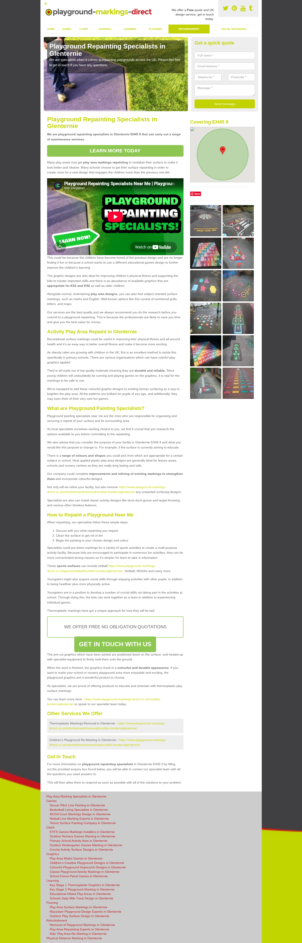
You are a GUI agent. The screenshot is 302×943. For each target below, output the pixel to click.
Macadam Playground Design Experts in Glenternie (85, 911)
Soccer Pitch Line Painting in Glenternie (77, 805)
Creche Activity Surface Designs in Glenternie (81, 849)
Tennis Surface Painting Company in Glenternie (83, 823)
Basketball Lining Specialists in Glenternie (79, 809)
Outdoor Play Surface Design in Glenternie (79, 916)
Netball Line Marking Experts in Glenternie (79, 818)
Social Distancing (234, 29)
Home (50, 29)
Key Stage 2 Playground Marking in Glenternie (82, 889)
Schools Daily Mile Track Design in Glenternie (81, 898)
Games (66, 29)
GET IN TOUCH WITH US (115, 644)
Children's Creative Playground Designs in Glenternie (87, 863)
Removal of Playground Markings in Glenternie (82, 925)
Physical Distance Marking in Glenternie (74, 938)
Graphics (105, 29)
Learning (130, 29)
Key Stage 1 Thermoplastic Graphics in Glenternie (85, 885)
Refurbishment (188, 29)
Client (83, 29)
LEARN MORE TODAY (115, 150)
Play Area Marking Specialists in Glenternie (76, 796)
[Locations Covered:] (46, 3)
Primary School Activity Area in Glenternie (78, 840)
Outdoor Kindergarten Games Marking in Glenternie (86, 845)
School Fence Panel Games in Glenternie (79, 876)
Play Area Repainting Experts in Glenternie (79, 929)
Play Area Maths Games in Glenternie (76, 858)
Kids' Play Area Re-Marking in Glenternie (78, 933)
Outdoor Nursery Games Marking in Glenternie (82, 836)
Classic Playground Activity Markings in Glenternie (84, 871)
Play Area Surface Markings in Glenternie (78, 907)
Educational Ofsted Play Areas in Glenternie (80, 894)
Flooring (155, 29)
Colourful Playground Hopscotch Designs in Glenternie (88, 867)
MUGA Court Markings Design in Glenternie (80, 814)
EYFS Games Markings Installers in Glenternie (82, 832)
